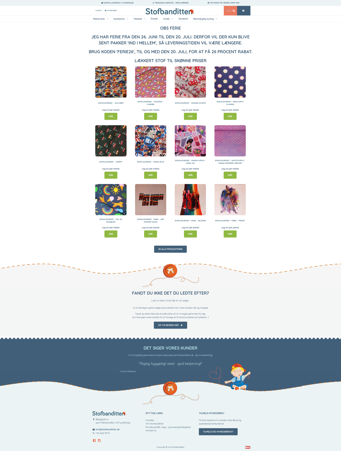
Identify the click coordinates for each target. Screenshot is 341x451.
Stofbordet (112, 10)
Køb (111, 116)
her (211, 355)
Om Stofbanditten (155, 423)
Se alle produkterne (170, 249)
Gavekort (183, 18)
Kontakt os (151, 430)
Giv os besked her (169, 325)
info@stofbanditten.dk (108, 429)
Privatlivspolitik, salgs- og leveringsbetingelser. (168, 427)
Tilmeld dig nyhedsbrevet (218, 431)
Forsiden (150, 420)
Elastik (154, 18)
